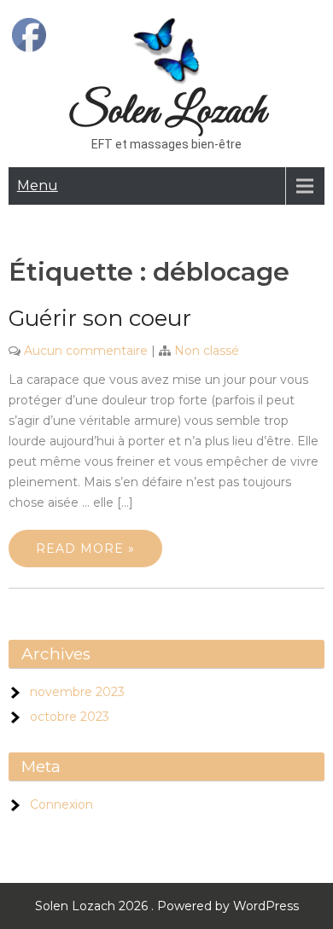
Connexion (61, 804)
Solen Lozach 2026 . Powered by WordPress (167, 906)
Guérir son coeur (100, 318)
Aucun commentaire (86, 350)
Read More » (85, 548)
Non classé (206, 350)
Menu (37, 185)
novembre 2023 (77, 692)
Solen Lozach (167, 112)
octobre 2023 (69, 716)
